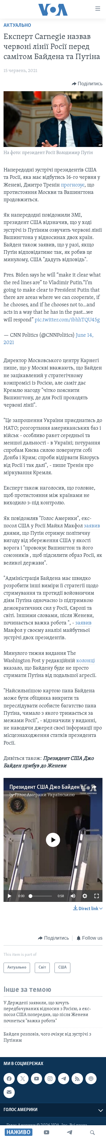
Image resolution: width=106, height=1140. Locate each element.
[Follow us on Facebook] (9, 1078)
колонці (85, 661)
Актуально (17, 25)
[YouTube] (46, 1132)
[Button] (87, 84)
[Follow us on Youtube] (36, 1078)
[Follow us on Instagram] (50, 1078)
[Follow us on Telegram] (63, 1078)
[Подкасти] (91, 1078)
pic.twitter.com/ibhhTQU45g (67, 320)
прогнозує (73, 185)
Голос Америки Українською (45, 795)
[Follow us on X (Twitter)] (22, 1078)
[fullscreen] (96, 896)
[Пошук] (92, 1132)
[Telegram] (69, 1132)
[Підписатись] (9, 1092)
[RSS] (77, 1078)
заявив (92, 526)
